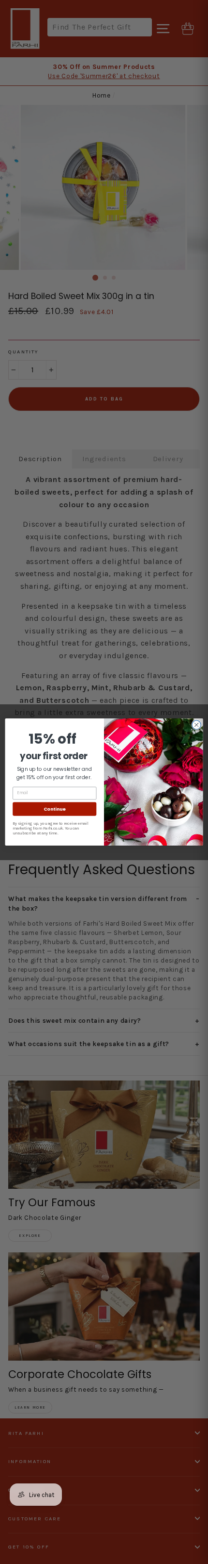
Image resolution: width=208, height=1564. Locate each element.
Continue (55, 809)
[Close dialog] (196, 724)
